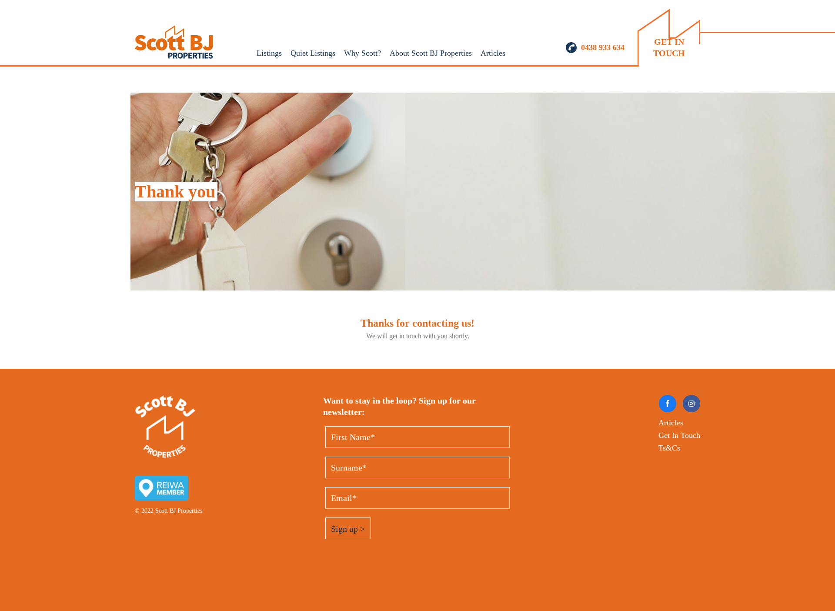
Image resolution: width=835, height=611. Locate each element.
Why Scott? (362, 53)
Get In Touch (679, 435)
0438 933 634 (603, 47)
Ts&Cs (669, 448)
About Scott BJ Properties (431, 53)
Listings (269, 53)
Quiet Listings (313, 53)
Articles (493, 53)
